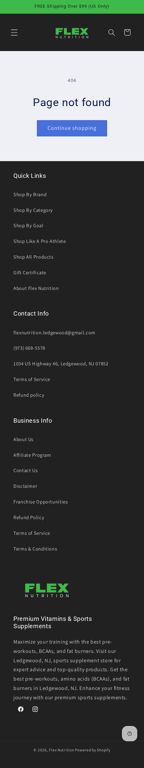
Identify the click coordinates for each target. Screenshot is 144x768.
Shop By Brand (30, 194)
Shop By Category (33, 210)
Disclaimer (25, 486)
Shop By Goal (28, 225)
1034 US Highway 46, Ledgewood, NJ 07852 (61, 363)
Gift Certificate (29, 272)
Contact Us (25, 470)
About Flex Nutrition (36, 288)
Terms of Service (31, 379)
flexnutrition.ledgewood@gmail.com (54, 332)
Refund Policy (28, 517)
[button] (14, 32)
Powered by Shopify (92, 749)
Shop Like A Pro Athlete (39, 241)
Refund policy (28, 395)
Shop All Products (33, 257)
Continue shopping (72, 127)
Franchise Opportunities (40, 501)
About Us (23, 439)
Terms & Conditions (35, 548)
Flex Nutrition (62, 749)
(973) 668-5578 (29, 348)
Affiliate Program (32, 455)
